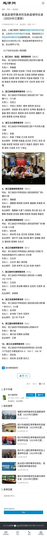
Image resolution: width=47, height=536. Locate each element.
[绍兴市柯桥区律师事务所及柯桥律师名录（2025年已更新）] (9, 440)
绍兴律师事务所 (12, 368)
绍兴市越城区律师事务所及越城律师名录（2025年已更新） (31, 426)
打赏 (41, 383)
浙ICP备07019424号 (36, 526)
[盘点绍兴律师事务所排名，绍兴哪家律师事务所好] (9, 466)
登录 (5, 509)
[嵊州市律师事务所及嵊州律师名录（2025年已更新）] (9, 479)
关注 (31, 395)
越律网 (11, 526)
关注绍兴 (23, 24)
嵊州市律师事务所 (18, 33)
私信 (41, 395)
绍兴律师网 (12, 395)
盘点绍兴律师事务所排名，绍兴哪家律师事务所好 (31, 464)
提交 (23, 512)
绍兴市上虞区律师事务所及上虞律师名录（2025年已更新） (31, 451)
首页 (3, 9)
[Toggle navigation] (43, 3)
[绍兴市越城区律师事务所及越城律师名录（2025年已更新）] (9, 427)
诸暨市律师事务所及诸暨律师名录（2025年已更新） (31, 413)
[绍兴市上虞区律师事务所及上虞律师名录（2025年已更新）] (9, 453)
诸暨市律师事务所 (34, 30)
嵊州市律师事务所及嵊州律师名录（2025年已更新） (31, 477)
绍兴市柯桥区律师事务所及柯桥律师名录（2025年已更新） (31, 439)
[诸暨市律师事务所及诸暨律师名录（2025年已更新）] (9, 414)
